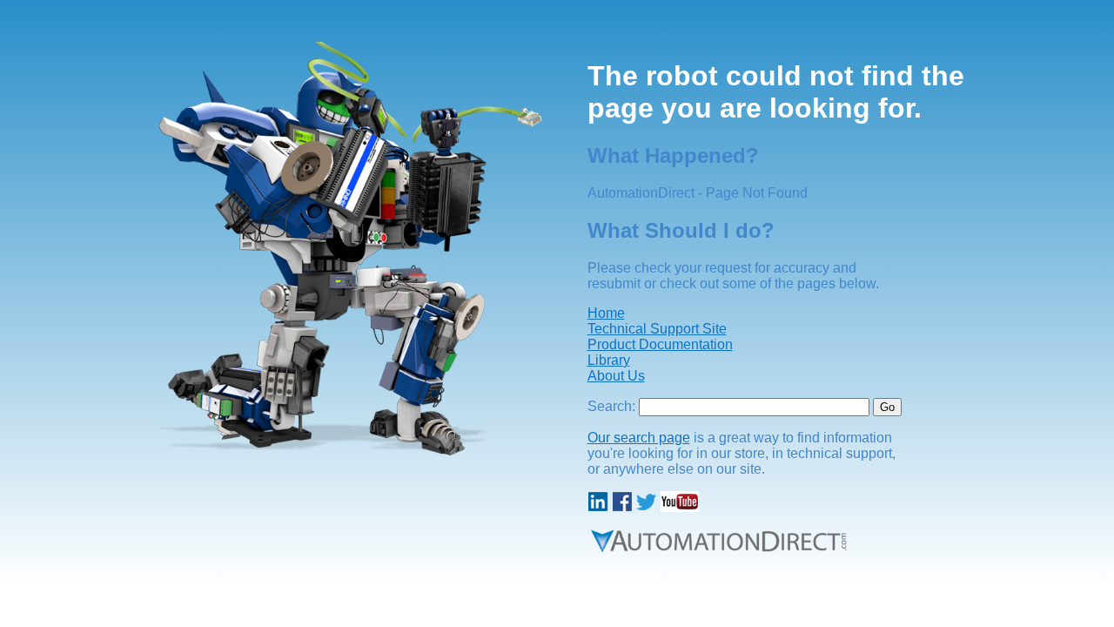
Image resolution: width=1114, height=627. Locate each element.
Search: (611, 406)
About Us (616, 375)
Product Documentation (660, 344)
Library (608, 360)
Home (606, 313)
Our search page (638, 437)
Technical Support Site (657, 328)
